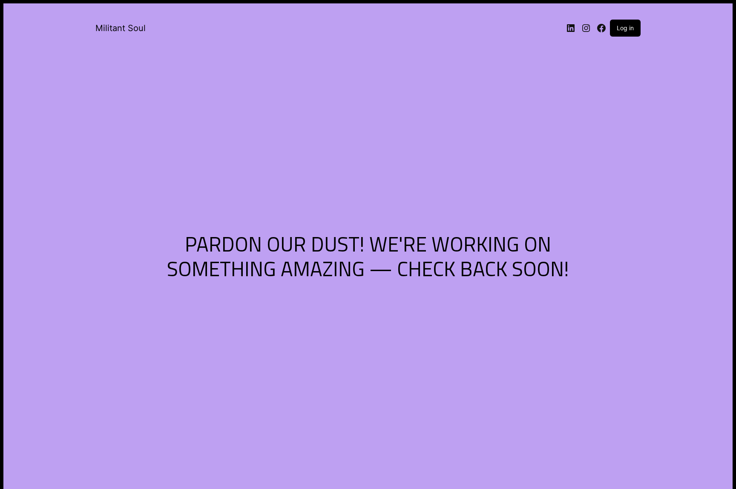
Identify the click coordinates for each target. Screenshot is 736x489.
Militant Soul (120, 28)
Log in (625, 27)
